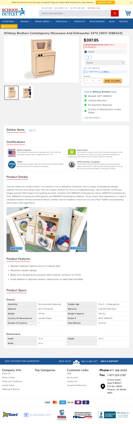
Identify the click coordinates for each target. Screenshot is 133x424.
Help (69, 373)
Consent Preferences (76, 385)
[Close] (130, 2)
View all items (100, 92)
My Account (72, 377)
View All (32, 130)
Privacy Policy (8, 377)
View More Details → (93, 118)
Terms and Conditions (12, 381)
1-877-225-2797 (116, 375)
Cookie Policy (8, 385)
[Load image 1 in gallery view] (11, 93)
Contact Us (72, 381)
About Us (6, 373)
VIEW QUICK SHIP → (105, 2)
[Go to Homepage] (19, 12)
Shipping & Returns (11, 389)
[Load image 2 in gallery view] (26, 93)
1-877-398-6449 (117, 370)
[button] (128, 13)
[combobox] (79, 13)
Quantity (87, 76)
